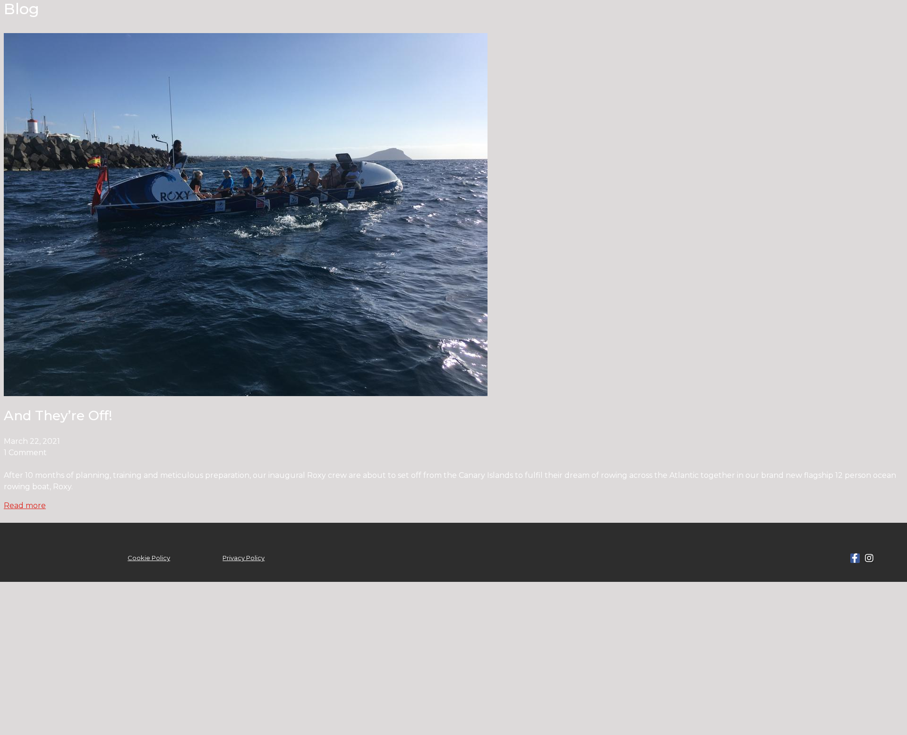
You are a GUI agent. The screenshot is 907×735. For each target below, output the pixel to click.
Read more (25, 505)
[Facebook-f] (855, 558)
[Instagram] (869, 558)
